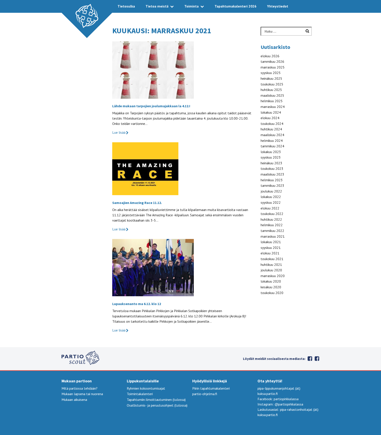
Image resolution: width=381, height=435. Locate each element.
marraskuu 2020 (273, 276)
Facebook (316, 358)
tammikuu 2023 (272, 185)
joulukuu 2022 (271, 191)
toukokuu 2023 (272, 168)
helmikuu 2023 (272, 180)
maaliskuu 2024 (272, 135)
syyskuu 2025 (271, 72)
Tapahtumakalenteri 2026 (235, 6)
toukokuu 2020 (272, 293)
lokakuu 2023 (271, 152)
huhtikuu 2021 (271, 264)
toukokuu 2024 (272, 123)
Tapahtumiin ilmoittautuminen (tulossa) (156, 399)
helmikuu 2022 (272, 225)
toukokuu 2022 (272, 213)
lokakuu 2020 (271, 281)
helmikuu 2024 (272, 140)
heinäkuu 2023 (271, 163)
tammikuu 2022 (272, 230)
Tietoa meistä (157, 6)
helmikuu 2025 (272, 101)
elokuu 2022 (270, 208)
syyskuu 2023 (271, 157)
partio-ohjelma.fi (204, 394)
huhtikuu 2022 (271, 219)
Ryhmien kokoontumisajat (146, 388)
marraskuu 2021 (273, 236)
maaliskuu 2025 (272, 95)
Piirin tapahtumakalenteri (211, 388)
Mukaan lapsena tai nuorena (82, 394)
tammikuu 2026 (272, 61)
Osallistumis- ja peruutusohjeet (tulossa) (157, 405)
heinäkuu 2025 (271, 78)
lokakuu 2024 (271, 112)
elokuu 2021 (270, 253)
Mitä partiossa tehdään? (79, 388)
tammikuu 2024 (272, 146)
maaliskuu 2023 (272, 174)
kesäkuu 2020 (271, 287)
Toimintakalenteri (140, 394)
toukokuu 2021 (272, 259)
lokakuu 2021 (271, 242)
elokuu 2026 (270, 56)
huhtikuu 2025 (271, 89)
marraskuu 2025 (273, 67)
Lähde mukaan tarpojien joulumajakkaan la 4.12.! (151, 106)
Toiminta (191, 6)
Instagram (309, 358)
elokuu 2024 (270, 118)
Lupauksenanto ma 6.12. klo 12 (136, 304)
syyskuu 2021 (271, 247)
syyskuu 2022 (271, 202)
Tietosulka (126, 6)
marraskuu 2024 (273, 106)
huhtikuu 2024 (271, 129)
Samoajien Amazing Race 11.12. (137, 202)
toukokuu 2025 (272, 84)
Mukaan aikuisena (74, 399)
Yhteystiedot (277, 6)
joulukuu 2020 (271, 270)
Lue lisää (118, 132)
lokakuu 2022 (271, 196)
